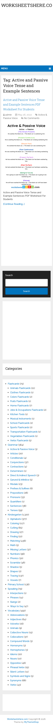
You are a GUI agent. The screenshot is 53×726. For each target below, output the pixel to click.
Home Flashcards (19, 405)
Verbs (13, 684)
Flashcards (13, 383)
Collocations (16, 636)
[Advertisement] (26, 37)
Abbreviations (17, 615)
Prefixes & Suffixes (19, 488)
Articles (14, 453)
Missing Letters (18, 549)
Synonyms (15, 680)
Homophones (17, 650)
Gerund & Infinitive (19, 479)
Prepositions (16, 493)
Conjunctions (17, 462)
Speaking (13, 588)
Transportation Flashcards (24, 431)
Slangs (13, 602)
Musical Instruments (20, 418)
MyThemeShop (31, 722)
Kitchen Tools (17, 414)
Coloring (14, 523)
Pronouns (15, 497)
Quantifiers (15, 501)
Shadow (14, 567)
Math (13, 545)
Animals (14, 628)
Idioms (13, 654)
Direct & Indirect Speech (23, 475)
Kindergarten (14, 514)
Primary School (16, 584)
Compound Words (19, 641)
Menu (4, 68)
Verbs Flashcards (19, 440)
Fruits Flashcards (19, 401)
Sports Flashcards (19, 427)
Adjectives (15, 619)
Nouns (13, 658)
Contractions (17, 466)
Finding (14, 536)
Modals (14, 484)
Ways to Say (16, 606)
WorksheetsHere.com (17, 719)
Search (9, 275)
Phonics (14, 558)
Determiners (16, 471)
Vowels (14, 580)
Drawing (14, 532)
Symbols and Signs (20, 676)
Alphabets (15, 519)
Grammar (13, 445)
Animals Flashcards (20, 388)
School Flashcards (20, 423)
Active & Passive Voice (22, 449)
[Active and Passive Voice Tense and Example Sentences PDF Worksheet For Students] (26, 156)
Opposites (15, 663)
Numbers (15, 554)
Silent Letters (17, 671)
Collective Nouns (19, 632)
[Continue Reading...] (13, 204)
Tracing (14, 575)
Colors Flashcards (19, 397)
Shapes (14, 571)
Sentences (16, 506)
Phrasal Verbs (17, 667)
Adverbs (14, 623)
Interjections (16, 593)
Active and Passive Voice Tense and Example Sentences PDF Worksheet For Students (24, 104)
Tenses (14, 510)
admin (8, 114)
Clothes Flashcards (20, 392)
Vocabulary (14, 610)
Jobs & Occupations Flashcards (26, 410)
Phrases (14, 597)
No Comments (31, 118)
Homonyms (16, 645)
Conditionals (16, 458)
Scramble (15, 562)
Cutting (14, 527)
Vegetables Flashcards (22, 436)
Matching (15, 541)
